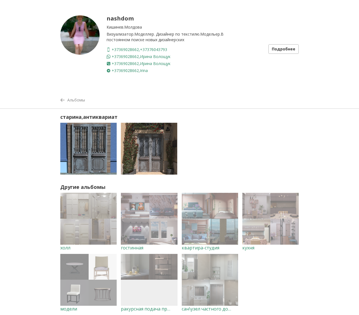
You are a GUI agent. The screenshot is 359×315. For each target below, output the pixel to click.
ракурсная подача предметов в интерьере (168, 309)
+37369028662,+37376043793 (139, 49)
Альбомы (76, 100)
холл (65, 248)
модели (68, 309)
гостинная (132, 248)
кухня (248, 248)
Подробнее (283, 49)
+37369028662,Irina (129, 70)
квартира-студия (200, 248)
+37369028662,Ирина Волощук (141, 56)
